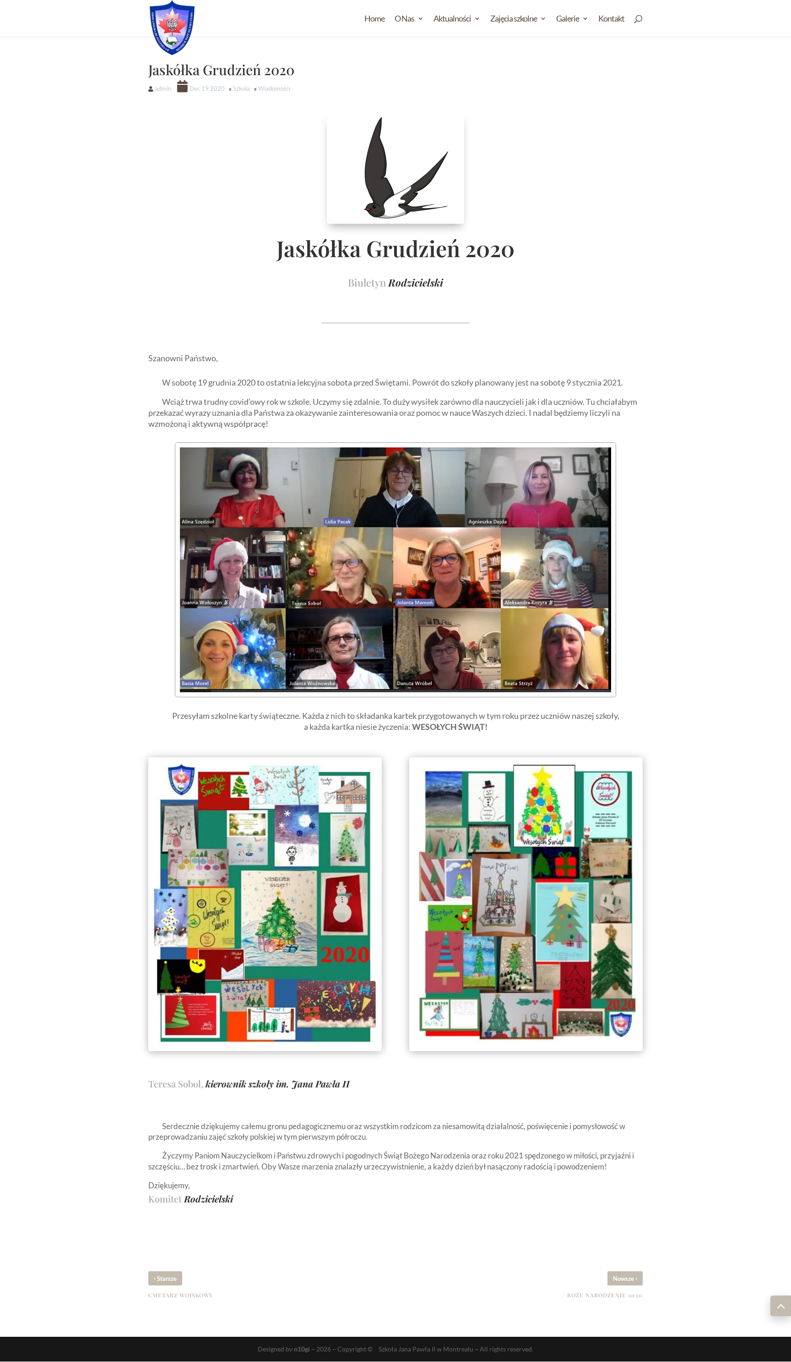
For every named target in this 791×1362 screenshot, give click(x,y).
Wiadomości (274, 88)
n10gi (302, 1349)
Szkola (241, 88)
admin (163, 88)
